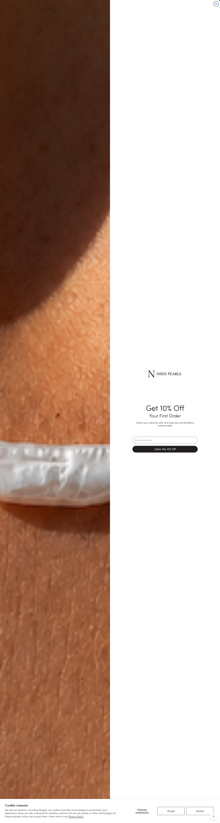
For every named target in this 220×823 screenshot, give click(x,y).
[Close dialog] (216, 3)
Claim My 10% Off (165, 449)
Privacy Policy (76, 816)
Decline (200, 811)
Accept (171, 811)
